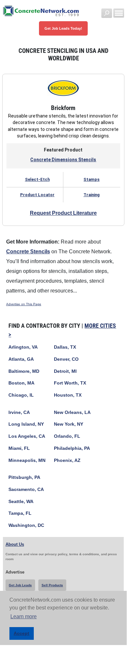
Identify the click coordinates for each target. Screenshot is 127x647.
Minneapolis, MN (26, 460)
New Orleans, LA (72, 412)
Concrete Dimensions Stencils (63, 159)
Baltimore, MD (23, 371)
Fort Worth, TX (70, 383)
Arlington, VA (23, 347)
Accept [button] (21, 633)
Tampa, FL (20, 513)
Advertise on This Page (23, 304)
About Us (15, 544)
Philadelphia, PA (72, 448)
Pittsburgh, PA (24, 477)
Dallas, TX (65, 347)
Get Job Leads (20, 585)
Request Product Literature (63, 213)
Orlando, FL (67, 436)
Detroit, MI (65, 371)
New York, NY (68, 424)
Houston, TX (68, 395)
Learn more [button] (23, 616)
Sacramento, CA (26, 489)
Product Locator (37, 194)
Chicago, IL (21, 395)
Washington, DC (26, 525)
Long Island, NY (26, 424)
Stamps (91, 179)
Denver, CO (66, 359)
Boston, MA (21, 383)
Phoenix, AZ (67, 460)
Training (91, 194)
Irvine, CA (19, 412)
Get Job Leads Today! (63, 28)
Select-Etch (37, 179)
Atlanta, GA (21, 359)
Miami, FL (19, 448)
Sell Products (52, 585)
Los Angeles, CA (26, 436)
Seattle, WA (20, 501)
